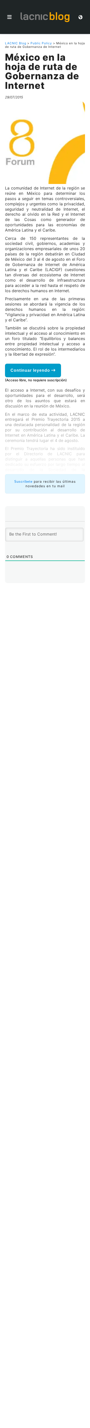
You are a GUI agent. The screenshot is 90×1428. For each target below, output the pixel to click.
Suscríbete (23, 481)
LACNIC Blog (15, 43)
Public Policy (41, 43)
